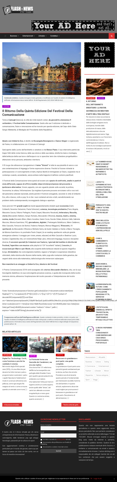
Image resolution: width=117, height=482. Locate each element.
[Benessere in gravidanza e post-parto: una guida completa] (68, 344)
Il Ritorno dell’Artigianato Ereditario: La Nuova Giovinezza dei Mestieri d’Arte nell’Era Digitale (97, 107)
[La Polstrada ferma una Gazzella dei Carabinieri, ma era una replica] (41, 344)
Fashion (88, 371)
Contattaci (54, 36)
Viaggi (95, 380)
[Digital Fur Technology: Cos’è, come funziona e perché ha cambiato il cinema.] (15, 344)
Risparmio (89, 375)
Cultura (6, 106)
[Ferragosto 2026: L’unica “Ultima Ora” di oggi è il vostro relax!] (90, 207)
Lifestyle (42, 36)
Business (13, 36)
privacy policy (61, 439)
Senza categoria (102, 375)
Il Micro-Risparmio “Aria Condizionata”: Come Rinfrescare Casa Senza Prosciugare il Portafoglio (104, 335)
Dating (106, 362)
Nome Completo (46, 425)
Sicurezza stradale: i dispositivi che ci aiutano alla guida (13, 405)
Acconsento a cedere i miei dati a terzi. (55, 447)
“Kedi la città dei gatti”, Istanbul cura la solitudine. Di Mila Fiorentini (72, 405)
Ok (91, 478)
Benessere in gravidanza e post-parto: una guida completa (66, 361)
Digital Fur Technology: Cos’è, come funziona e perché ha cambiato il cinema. (14, 361)
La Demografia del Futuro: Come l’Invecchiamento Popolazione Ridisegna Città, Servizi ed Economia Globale (104, 291)
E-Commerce (90, 366)
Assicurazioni (90, 357)
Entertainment (28, 36)
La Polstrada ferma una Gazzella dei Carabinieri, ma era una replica (40, 362)
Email (42, 432)
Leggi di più (97, 478)
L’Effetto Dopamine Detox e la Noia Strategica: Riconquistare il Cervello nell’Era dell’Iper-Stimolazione (104, 189)
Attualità (7, 355)
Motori (33, 356)
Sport (88, 380)
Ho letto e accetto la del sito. (57, 439)
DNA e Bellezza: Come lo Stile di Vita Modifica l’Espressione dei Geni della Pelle (103, 225)
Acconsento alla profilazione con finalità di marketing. (56, 443)
